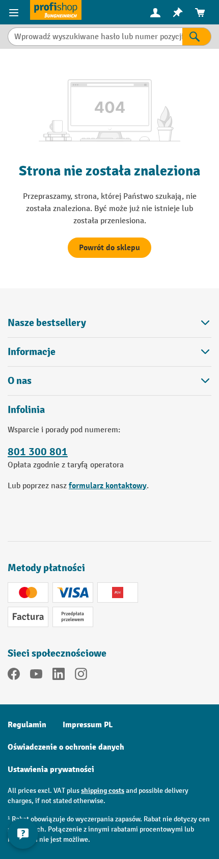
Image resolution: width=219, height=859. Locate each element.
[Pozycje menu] (15, 12)
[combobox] (95, 36)
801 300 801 (38, 451)
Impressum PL (88, 725)
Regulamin (27, 725)
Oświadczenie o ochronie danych (66, 747)
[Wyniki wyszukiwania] (196, 36)
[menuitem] (155, 12)
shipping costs (102, 790)
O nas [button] (20, 380)
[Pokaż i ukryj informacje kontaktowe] (23, 833)
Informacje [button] (32, 351)
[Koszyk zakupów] (200, 12)
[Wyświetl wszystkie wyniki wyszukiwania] (55, 10)
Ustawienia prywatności (51, 769)
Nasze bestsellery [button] (47, 322)
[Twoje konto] (155, 12)
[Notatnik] (178, 12)
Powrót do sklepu (109, 248)
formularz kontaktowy (108, 486)
